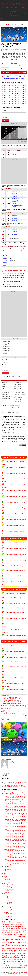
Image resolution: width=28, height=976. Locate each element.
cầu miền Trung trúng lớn (15, 705)
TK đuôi (7, 900)
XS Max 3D (7, 882)
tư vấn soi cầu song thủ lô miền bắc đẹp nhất (15, 830)
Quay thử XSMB (8, 913)
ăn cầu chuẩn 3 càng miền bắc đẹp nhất (16, 566)
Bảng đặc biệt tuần (17, 924)
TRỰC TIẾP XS (7, 869)
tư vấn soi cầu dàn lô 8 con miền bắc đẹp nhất (14, 781)
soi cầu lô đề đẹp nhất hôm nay (12, 707)
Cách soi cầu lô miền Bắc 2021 (10, 932)
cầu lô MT (7, 705)
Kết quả (5, 875)
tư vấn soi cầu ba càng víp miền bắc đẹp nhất (15, 796)
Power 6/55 (7, 880)
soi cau (7, 964)
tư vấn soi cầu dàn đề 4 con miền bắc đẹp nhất (15, 806)
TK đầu (6, 899)
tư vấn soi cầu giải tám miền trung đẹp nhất (15, 855)
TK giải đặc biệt (8, 902)
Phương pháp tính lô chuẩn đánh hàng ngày (13, 960)
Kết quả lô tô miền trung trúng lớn (12, 703)
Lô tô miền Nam (8, 909)
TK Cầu (5, 883)
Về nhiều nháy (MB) (9, 889)
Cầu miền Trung (8, 892)
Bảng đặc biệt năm (9, 924)
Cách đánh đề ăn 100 (16, 945)
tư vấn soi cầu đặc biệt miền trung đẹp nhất (15, 853)
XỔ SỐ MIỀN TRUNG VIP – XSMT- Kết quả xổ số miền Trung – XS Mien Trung (14, 699)
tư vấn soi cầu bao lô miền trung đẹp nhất (14, 850)
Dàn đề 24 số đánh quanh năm (18, 950)
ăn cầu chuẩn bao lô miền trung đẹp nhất (16, 661)
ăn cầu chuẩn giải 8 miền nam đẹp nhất (15, 603)
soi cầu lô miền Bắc (14, 964)
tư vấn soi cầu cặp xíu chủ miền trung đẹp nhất (15, 852)
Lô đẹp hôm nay (21, 957)
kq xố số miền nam (19, 955)
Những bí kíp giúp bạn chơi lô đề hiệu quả (14, 739)
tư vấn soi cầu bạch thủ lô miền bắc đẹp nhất (15, 802)
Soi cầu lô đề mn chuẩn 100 (10, 832)
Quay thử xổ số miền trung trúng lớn (13, 701)
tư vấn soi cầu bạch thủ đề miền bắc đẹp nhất (15, 797)
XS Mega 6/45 (8, 877)
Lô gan (6, 895)
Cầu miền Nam (8, 890)
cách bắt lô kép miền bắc (7, 930)
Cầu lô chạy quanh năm (15, 947)
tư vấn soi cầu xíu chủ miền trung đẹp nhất (14, 865)
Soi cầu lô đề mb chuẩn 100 (10, 793)
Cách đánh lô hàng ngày (12, 937)
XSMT (5, 873)
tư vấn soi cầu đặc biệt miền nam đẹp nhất (14, 836)
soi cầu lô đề (21, 964)
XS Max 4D (7, 879)
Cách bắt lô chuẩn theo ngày (17, 928)
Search (4, 775)
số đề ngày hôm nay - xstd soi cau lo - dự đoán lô (15, 49)
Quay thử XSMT (8, 915)
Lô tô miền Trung (9, 910)
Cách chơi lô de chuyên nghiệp (19, 930)
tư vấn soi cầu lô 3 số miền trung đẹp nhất (14, 856)
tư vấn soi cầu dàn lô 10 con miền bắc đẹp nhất (16, 813)
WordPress (16, 972)
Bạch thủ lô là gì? (7, 922)
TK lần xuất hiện (8, 903)
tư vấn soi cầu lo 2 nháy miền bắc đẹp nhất (15, 794)
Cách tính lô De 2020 (13, 934)
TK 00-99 (7, 905)
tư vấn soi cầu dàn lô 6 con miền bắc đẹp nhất (14, 786)
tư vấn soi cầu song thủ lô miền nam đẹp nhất (15, 847)
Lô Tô (5, 906)
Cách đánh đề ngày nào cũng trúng (14, 943)
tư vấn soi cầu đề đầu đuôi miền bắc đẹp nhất (14, 783)
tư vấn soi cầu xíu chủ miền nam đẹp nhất (14, 846)
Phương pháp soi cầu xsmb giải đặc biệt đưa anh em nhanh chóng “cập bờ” (14, 712)
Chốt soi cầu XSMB (12, 926)
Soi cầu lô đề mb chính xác (10, 817)
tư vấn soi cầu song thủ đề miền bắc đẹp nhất (15, 826)
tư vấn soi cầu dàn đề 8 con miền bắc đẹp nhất (15, 809)
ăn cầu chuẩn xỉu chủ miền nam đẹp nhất (16, 593)
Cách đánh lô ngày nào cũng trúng (14, 938)
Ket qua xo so (9, 955)
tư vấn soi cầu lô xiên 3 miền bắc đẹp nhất (14, 823)
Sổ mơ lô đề (6, 866)
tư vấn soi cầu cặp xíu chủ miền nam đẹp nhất (15, 835)
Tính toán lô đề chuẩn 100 (10, 867)
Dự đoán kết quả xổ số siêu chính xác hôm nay (12, 951)
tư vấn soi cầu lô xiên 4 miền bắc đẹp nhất (13, 785)
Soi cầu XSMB (17, 966)
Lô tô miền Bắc (8, 908)
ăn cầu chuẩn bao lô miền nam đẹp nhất (16, 608)
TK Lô (5, 893)
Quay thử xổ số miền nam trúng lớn (12, 697)
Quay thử (6, 912)
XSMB (5, 870)
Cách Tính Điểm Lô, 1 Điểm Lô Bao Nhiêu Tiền (14, 715)
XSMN (5, 872)
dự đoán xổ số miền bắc (10, 953)
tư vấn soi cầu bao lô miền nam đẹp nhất (14, 833)
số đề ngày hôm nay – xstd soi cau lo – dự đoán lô (14, 7)
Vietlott (5, 876)
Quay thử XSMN (8, 916)
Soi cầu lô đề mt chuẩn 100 (10, 849)
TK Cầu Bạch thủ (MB (10, 885)
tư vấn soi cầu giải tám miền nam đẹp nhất (14, 837)
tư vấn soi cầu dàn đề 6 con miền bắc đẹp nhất (15, 807)
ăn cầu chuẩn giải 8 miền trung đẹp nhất (16, 657)
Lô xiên (6, 896)
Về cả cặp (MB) (8, 888)
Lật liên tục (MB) (8, 886)
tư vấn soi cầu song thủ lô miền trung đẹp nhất (15, 863)
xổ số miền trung (8, 969)
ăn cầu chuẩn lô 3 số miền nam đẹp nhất (16, 635)
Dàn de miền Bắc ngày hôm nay (16, 948)
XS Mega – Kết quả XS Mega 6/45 (11, 754)
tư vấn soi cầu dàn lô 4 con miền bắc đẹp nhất (15, 815)
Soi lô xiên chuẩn (17, 967)
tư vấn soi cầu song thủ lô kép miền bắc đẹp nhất (15, 782)
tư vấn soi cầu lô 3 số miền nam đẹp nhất (14, 839)
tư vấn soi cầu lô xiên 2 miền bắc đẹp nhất (14, 822)
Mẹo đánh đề (6, 959)
